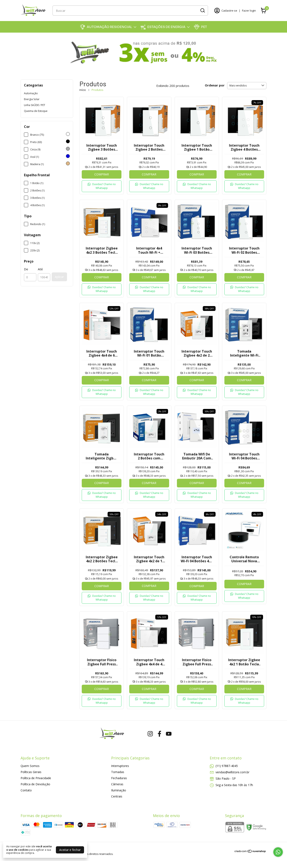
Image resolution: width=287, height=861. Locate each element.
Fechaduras (119, 778)
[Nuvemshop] (250, 852)
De (26, 269)
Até (40, 269)
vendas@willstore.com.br (232, 772)
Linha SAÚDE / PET (34, 105)
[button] (101, 186)
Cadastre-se (229, 10)
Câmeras (117, 784)
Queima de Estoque (35, 111)
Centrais (116, 796)
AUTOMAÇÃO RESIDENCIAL (109, 27)
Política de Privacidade (36, 778)
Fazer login (249, 10)
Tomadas (117, 772)
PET (204, 27)
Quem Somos (30, 766)
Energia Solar (31, 99)
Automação (31, 93)
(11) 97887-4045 (227, 766)
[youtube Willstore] (168, 734)
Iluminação (118, 790)
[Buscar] (202, 10)
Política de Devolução (35, 784)
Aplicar (59, 277)
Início (82, 90)
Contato (26, 790)
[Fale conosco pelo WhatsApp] (278, 852)
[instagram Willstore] (150, 734)
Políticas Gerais (31, 772)
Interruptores (120, 766)
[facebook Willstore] (159, 734)
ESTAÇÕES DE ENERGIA (166, 27)
